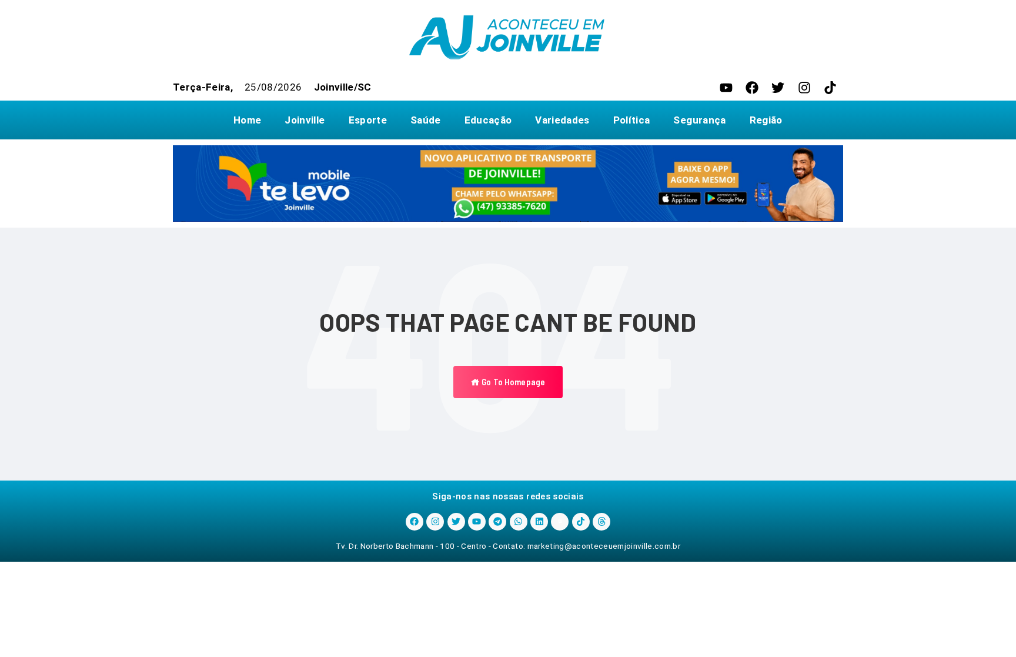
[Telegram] (497, 522)
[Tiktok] (830, 88)
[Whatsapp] (518, 522)
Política (631, 120)
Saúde (425, 120)
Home (247, 120)
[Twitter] (778, 88)
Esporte (368, 120)
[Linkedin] (539, 522)
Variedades (562, 120)
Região (766, 120)
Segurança (699, 120)
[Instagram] (804, 88)
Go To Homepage (512, 381)
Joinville (305, 120)
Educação (488, 120)
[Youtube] (726, 88)
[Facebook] (752, 88)
